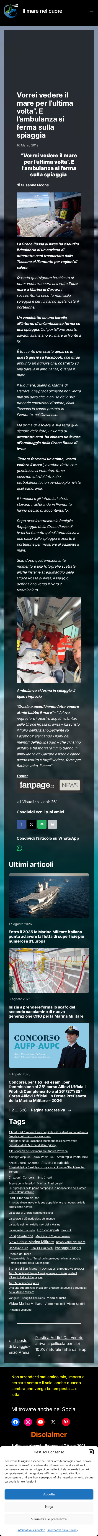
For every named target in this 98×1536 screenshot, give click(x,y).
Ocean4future (18, 1248)
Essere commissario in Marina (27, 1183)
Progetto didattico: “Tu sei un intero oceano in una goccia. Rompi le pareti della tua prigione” (45, 1260)
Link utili (66, 1230)
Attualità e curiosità (55, 1162)
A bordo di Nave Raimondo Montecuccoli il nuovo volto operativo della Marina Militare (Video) (43, 1143)
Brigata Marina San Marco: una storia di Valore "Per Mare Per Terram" (47, 1169)
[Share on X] (31, 824)
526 (23, 1110)
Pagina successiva (51, 1110)
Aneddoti (33, 1162)
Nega (49, 1507)
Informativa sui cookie (31, 1530)
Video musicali (55, 1303)
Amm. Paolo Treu (44, 1157)
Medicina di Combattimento (53, 1236)
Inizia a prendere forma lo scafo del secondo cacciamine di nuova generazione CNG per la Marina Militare (46, 1011)
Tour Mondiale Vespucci (24, 1283)
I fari (12, 1198)
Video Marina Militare (25, 1304)
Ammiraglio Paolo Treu (72, 1157)
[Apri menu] (91, 11)
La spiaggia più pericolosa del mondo (32, 1218)
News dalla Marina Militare (31, 1241)
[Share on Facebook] (21, 824)
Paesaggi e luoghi (68, 1248)
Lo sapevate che (21, 1236)
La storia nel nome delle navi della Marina (34, 1224)
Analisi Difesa (17, 1162)
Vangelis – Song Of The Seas (26, 1298)
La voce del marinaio (22, 1230)
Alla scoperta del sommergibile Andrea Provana (38, 1151)
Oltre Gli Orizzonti (42, 1248)
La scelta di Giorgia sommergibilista (31, 1212)
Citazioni (15, 1177)
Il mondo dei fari (28, 1198)
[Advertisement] (49, 58)
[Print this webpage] (52, 824)
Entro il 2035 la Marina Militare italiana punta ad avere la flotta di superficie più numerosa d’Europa (46, 936)
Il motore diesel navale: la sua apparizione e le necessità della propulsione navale (47, 1204)
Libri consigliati (48, 1230)
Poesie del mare (20, 1254)
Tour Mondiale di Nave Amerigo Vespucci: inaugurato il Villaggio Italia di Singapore (43, 1275)
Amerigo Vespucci (20, 1157)
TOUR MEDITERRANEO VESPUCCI (62, 1268)
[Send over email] (41, 824)
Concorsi (29, 1177)
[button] (91, 1452)
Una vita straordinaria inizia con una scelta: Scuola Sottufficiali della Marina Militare (48, 1290)
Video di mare (56, 1298)
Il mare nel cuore (42, 11)
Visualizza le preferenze (49, 1519)
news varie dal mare (70, 1242)
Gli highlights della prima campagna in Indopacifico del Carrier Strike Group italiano (47, 1190)
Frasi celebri (55, 1183)
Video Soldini (76, 1303)
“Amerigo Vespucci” (21, 1309)
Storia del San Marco (23, 1268)
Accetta (49, 1494)
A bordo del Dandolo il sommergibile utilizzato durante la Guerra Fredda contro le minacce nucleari (48, 1134)
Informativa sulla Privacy (62, 1530)
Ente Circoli (44, 1177)
